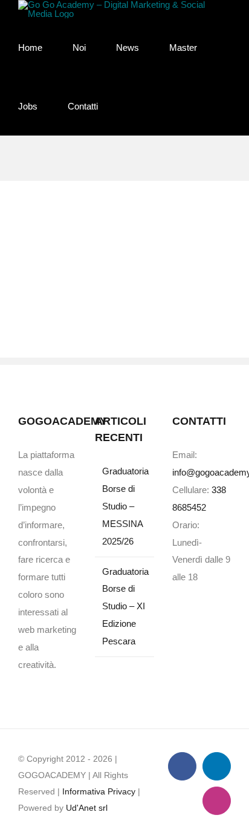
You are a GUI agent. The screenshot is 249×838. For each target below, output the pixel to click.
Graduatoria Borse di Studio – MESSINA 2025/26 (124, 506)
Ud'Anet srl (87, 808)
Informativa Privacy (98, 791)
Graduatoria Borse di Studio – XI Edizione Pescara (124, 606)
